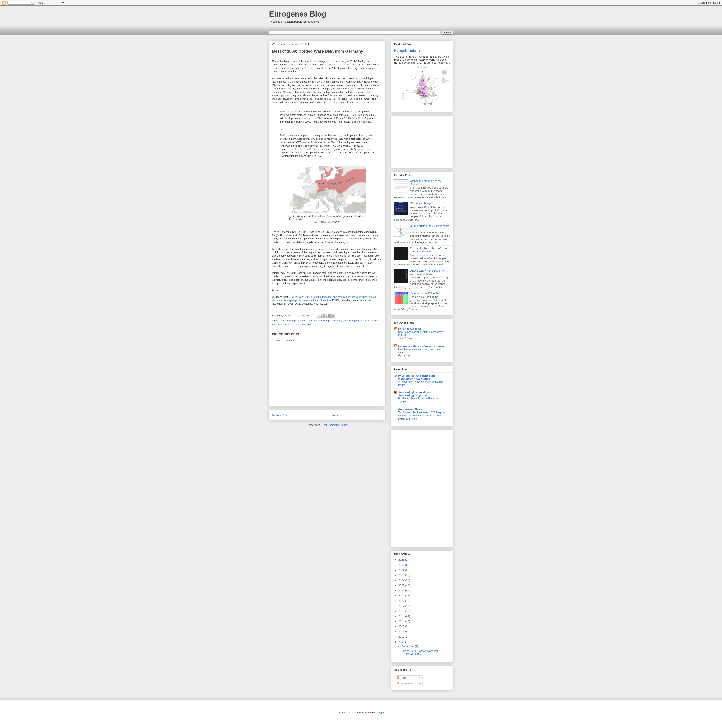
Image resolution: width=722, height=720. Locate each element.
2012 (401, 631)
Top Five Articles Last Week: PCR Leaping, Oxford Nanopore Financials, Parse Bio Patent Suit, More (421, 415)
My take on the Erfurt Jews (426, 293)
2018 (401, 600)
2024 (401, 569)
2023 (401, 575)
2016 (401, 610)
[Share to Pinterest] (333, 316)
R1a (274, 324)
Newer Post (280, 415)
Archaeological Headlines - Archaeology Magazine (415, 394)
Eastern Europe (322, 320)
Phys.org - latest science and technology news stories (417, 377)
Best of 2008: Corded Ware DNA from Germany (420, 652)
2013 (401, 626)
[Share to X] (326, 316)
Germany (337, 320)
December (408, 646)
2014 (401, 621)
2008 (401, 641)
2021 (401, 585)
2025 (401, 564)
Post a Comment (286, 340)
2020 (401, 590)
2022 (401, 580)
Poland (374, 320)
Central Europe (289, 320)
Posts (402, 677)
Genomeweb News (410, 409)
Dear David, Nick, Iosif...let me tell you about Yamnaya (430, 272)
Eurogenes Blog (297, 14)
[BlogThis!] (323, 316)
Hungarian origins (407, 50)
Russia (289, 324)
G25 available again (422, 203)
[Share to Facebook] (330, 316)
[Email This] (319, 316)
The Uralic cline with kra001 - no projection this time (429, 250)
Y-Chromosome (302, 324)
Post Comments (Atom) (335, 425)
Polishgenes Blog (409, 328)
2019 (401, 595)
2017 (401, 605)
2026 (401, 559)
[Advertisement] (327, 377)
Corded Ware (305, 320)
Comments (406, 683)
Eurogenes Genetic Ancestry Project (421, 345)
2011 (401, 636)
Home (335, 415)
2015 (401, 616)
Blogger (380, 712)
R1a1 (281, 324)
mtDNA (365, 320)
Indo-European (351, 320)
